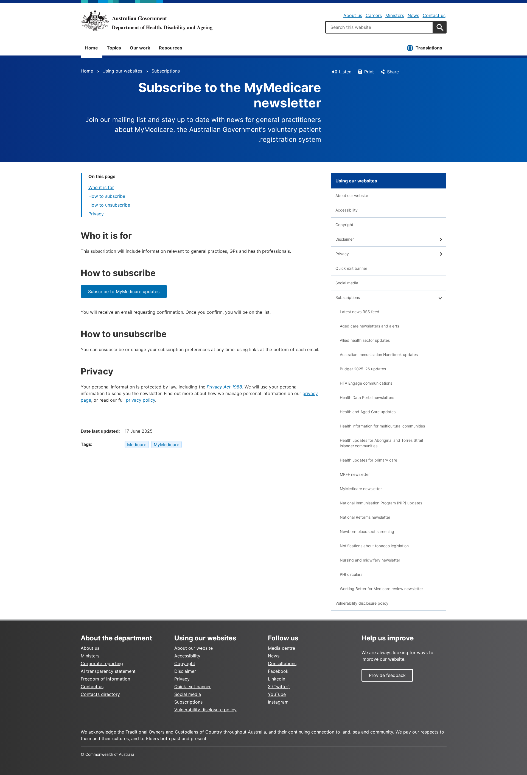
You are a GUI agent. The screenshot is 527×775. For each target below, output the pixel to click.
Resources (170, 48)
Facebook (278, 671)
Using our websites (122, 71)
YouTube (277, 694)
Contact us (434, 15)
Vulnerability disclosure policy (361, 603)
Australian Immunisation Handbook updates (379, 354)
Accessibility (346, 210)
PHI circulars (351, 574)
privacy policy (140, 400)
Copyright (344, 224)
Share (393, 71)
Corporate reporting (102, 663)
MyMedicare (166, 444)
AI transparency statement (108, 671)
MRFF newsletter (355, 474)
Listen (345, 71)
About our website (351, 195)
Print (369, 71)
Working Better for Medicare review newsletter (381, 588)
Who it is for (101, 187)
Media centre (281, 648)
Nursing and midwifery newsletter (370, 560)
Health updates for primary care (368, 460)
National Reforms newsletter (365, 517)
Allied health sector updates (365, 340)
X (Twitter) (279, 686)
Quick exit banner (351, 268)
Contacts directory (100, 694)
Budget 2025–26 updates (363, 368)
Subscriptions (166, 71)
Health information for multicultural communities (382, 426)
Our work (140, 48)
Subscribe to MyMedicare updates (123, 291)
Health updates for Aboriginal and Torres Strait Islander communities (381, 443)
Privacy (96, 213)
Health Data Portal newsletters (367, 397)
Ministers (394, 15)
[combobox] (379, 27)
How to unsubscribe (109, 205)
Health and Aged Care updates (368, 411)
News (413, 15)
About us (352, 15)
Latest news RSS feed (359, 311)
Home (91, 48)
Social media (346, 282)
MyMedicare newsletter (361, 488)
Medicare (136, 444)
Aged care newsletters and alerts (369, 326)
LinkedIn (276, 679)
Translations (429, 48)
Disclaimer (344, 239)
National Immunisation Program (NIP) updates (381, 503)
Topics (114, 48)
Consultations (282, 663)
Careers (374, 15)
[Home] (146, 20)
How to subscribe (106, 196)
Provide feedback (387, 675)
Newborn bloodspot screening (367, 531)
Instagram (278, 702)
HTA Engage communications (366, 383)
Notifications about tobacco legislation (374, 545)
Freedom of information (105, 679)
